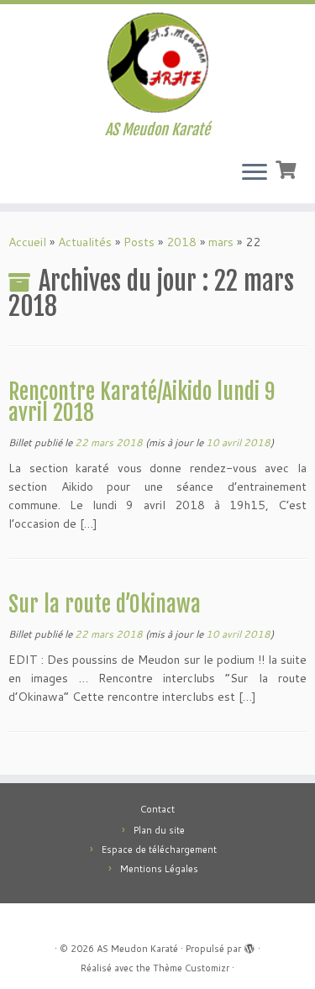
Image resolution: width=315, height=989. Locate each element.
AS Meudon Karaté (137, 948)
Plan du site (159, 830)
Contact (157, 809)
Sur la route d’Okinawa (104, 604)
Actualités (85, 242)
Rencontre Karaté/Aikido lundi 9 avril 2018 (141, 402)
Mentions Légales (159, 869)
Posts (139, 242)
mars (221, 242)
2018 (181, 242)
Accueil (27, 242)
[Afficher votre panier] (288, 168)
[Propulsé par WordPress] (249, 945)
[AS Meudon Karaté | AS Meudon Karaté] (157, 63)
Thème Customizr (191, 968)
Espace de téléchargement (159, 849)
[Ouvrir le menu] (254, 173)
